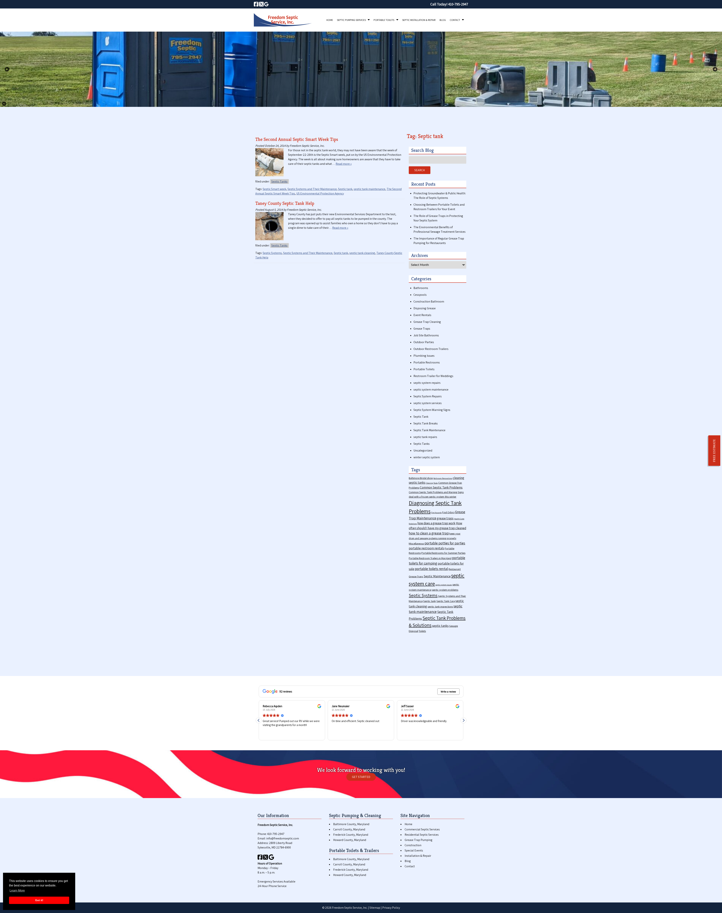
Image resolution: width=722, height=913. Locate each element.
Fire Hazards (436, 512)
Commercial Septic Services (422, 829)
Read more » (344, 164)
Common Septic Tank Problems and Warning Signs (436, 492)
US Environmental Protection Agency (320, 193)
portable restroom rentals (426, 548)
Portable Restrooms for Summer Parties (443, 553)
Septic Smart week (274, 189)
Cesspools (420, 295)
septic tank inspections (440, 606)
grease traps (445, 518)
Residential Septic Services (422, 835)
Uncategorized (422, 450)
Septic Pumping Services (351, 20)
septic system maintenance (430, 390)
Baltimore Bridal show (421, 478)
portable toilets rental (431, 568)
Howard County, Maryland (349, 840)
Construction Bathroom (428, 301)
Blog (443, 20)
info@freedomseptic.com (282, 838)
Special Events (414, 850)
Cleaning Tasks (432, 483)
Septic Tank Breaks (425, 423)
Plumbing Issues (424, 356)
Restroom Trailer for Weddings (433, 376)
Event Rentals (422, 315)
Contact (455, 20)
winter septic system (426, 457)
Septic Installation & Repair (419, 20)
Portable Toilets (384, 20)
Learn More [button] (17, 890)
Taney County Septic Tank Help (284, 203)
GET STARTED (361, 777)
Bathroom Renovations (442, 478)
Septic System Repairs (427, 396)
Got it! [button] (39, 900)
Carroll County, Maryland (349, 829)
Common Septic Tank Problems (441, 487)
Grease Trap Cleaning (427, 322)
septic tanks (440, 626)
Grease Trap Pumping (418, 840)
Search (419, 170)
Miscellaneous (416, 543)
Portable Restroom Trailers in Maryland (430, 558)
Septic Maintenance (437, 576)
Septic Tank (420, 417)
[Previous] (7, 69)
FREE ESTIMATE (714, 450)
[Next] (715, 69)
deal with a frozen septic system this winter (432, 496)
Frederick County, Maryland (350, 835)
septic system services (427, 403)
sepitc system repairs (427, 383)
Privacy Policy (391, 908)
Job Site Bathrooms (426, 335)
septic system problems (445, 589)
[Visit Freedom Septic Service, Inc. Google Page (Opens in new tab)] (266, 4)
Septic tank (345, 189)
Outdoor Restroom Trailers (430, 349)
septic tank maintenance (369, 189)
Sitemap (374, 908)
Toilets (422, 631)
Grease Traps (421, 329)
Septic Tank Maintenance (429, 430)
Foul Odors (448, 512)
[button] (463, 720)
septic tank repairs (425, 437)
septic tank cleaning (362, 253)
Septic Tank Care (445, 601)
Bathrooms (420, 288)
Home (329, 20)
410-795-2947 (275, 834)
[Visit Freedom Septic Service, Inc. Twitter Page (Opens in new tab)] (261, 4)
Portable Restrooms (426, 362)
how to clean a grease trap (429, 533)
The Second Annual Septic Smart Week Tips (296, 139)
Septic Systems (272, 253)
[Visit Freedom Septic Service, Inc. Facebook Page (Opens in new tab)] (256, 4)
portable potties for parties (445, 543)
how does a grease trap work (436, 523)
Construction (413, 845)
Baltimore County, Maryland (351, 824)
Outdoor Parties (423, 342)
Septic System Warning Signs (431, 410)
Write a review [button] (448, 691)
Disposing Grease (424, 308)
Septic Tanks (279, 181)
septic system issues (443, 584)
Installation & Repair (418, 856)
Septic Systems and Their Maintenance (312, 189)
